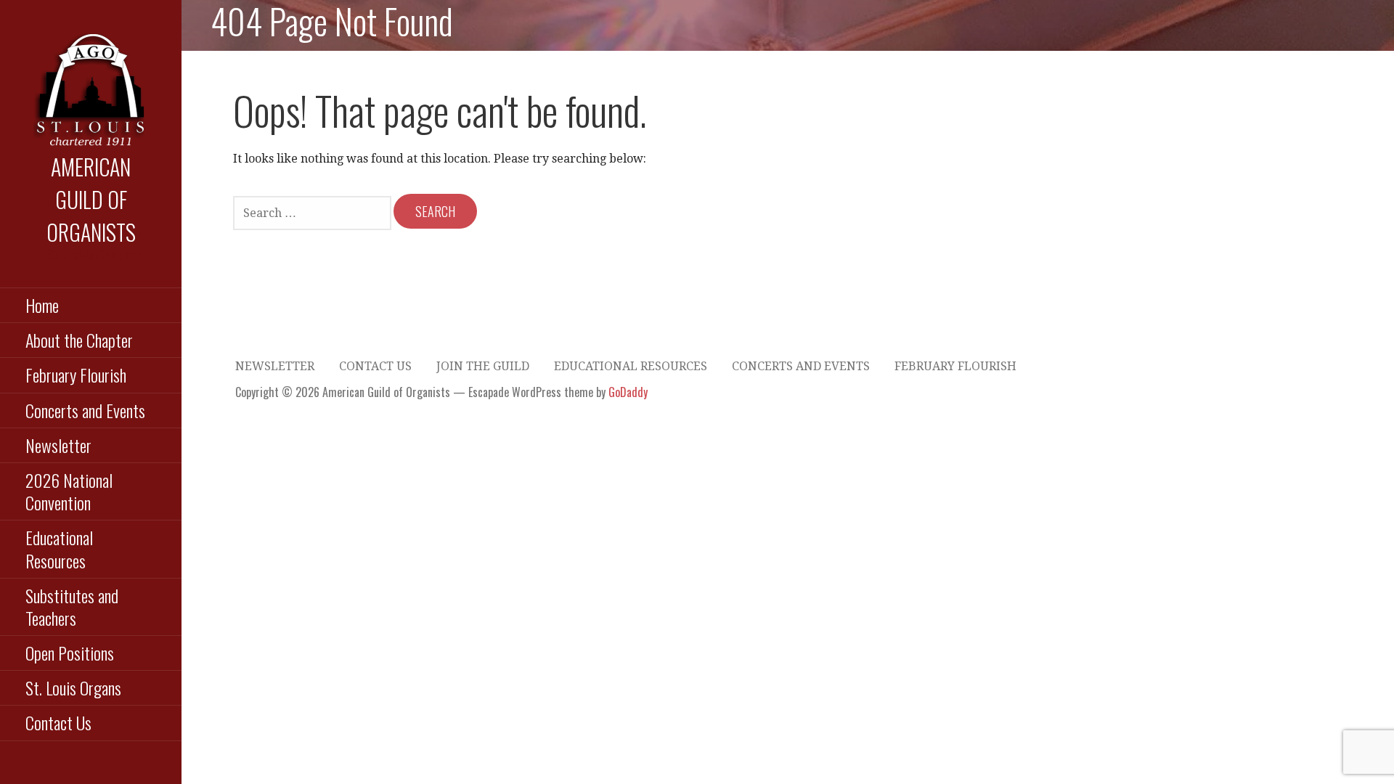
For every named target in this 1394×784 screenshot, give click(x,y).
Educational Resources (59, 548)
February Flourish (75, 375)
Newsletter (58, 445)
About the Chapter (79, 340)
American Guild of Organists (91, 199)
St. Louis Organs (73, 687)
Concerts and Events (85, 410)
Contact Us (58, 722)
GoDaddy (628, 392)
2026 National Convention (69, 491)
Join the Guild (482, 366)
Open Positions (69, 653)
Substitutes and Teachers (71, 606)
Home (42, 305)
